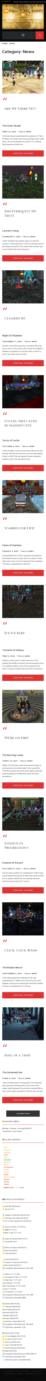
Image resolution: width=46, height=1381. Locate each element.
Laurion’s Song (10, 230)
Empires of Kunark (12, 862)
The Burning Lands (12, 755)
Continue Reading (23, 153)
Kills (22, 132)
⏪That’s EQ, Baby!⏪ (23, 13)
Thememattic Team (23, 1376)
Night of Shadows (12, 335)
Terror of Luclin (11, 440)
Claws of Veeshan (12, 545)
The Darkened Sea (12, 1072)
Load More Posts (23, 1113)
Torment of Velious (13, 650)
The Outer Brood (11, 125)
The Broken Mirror (12, 967)
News (28, 132)
